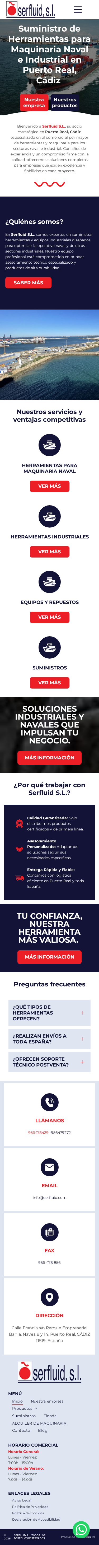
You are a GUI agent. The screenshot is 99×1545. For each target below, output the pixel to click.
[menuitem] (17, 1401)
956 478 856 (49, 1262)
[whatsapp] (81, 1530)
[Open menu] (78, 10)
